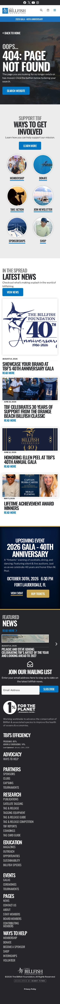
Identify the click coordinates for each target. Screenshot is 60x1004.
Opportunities (11, 856)
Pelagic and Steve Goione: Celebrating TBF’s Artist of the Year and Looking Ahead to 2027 (25, 652)
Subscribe (49, 689)
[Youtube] (33, 2)
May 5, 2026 (9, 498)
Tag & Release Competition (18, 822)
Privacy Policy (30, 989)
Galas (6, 880)
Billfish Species (12, 865)
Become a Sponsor (14, 947)
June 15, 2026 (10, 402)
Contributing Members (11, 924)
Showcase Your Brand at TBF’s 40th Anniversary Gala (28, 366)
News (6, 900)
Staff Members (11, 914)
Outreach (8, 851)
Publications (10, 799)
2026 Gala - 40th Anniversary (29, 19)
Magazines (9, 847)
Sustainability (11, 860)
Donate (7, 942)
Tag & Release (11, 808)
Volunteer (9, 960)
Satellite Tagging (13, 803)
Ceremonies (9, 884)
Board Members (12, 918)
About (6, 909)
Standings (9, 831)
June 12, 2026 (10, 452)
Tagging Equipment (14, 813)
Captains (8, 783)
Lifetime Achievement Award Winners (29, 505)
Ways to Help (11, 759)
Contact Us (9, 905)
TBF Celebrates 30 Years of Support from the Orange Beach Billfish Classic (28, 411)
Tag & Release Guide (14, 817)
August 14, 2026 (10, 359)
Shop (6, 951)
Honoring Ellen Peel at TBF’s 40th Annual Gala (29, 459)
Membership (10, 938)
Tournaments (11, 787)
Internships (10, 956)
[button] (56, 644)
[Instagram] (37, 2)
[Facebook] (25, 2)
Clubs (6, 778)
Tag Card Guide (11, 835)
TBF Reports (10, 826)
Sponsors (9, 774)
